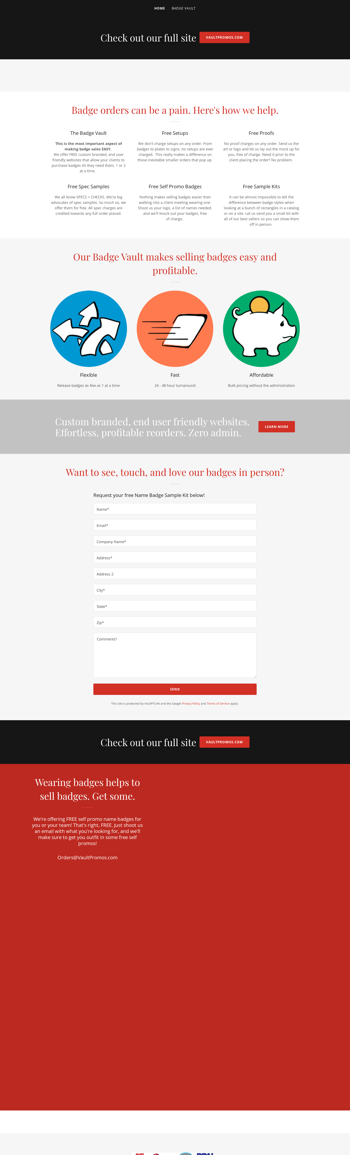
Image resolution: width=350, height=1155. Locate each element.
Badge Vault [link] (184, 8)
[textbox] (174, 508)
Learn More (276, 426)
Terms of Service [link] (218, 703)
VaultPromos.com (224, 37)
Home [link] (159, 8)
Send (175, 689)
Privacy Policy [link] (191, 703)
